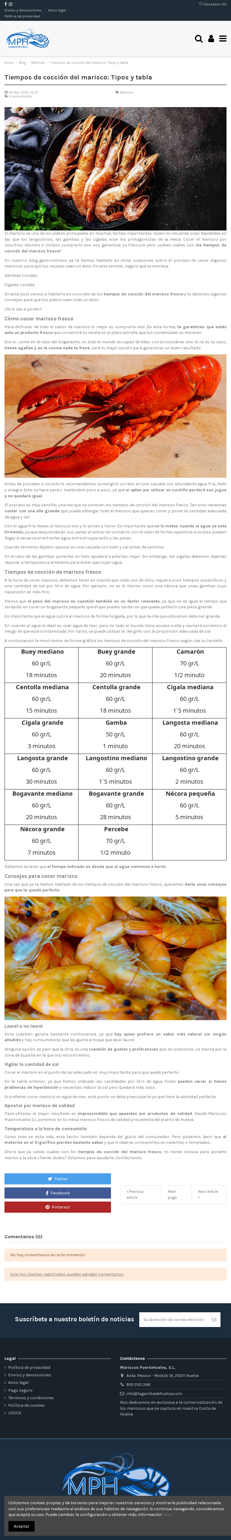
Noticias (126, 92)
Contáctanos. (129, 1157)
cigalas (100, 239)
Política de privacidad (22, 16)
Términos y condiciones (31, 1397)
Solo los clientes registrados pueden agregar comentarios (67, 1274)
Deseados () (214, 4)
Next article (208, 1191)
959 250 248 (138, 1384)
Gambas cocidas (21, 275)
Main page (172, 1194)
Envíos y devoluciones (24, 10)
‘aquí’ (168, 1514)
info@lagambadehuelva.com (154, 1393)
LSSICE (14, 1412)
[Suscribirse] (214, 1319)
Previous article (135, 1194)
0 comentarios (20, 96)
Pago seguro (20, 1390)
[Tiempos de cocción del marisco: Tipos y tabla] (115, 169)
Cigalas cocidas (20, 284)
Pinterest (60, 1207)
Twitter (61, 1178)
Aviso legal (57, 10)
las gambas (67, 239)
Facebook (60, 1193)
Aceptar (21, 1526)
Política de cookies (26, 1405)
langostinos (41, 239)
